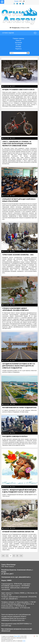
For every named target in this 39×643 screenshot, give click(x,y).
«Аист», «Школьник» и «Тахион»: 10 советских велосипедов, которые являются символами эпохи (17, 143)
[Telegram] (23, 3)
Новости (18, 40)
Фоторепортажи (33, 86)
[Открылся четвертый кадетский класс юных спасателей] (19, 181)
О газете (18, 44)
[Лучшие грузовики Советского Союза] (19, 71)
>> (21, 555)
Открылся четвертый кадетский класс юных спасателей (19, 200)
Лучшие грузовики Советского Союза (18, 89)
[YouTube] (20, 3)
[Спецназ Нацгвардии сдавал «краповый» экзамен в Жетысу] (19, 290)
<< (3, 555)
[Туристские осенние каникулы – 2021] (19, 236)
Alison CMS (17, 636)
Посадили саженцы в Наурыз (14, 436)
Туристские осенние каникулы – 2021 (18, 255)
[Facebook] (17, 3)
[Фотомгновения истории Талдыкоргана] (19, 389)
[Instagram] (14, 3)
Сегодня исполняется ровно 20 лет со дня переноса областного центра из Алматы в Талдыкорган (18, 366)
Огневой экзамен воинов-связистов (18, 531)
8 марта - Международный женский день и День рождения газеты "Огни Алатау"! (19, 491)
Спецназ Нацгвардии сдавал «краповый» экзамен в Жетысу (15, 309)
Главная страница (18, 38)
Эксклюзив (18, 42)
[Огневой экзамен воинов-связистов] (19, 513)
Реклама (18, 46)
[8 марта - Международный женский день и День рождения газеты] (19, 467)
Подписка (18, 48)
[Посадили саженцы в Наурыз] (19, 423)
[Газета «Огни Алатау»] (19, 16)
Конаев (16, 1)
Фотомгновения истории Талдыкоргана (19, 407)
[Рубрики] (2, 2)
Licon (24, 641)
